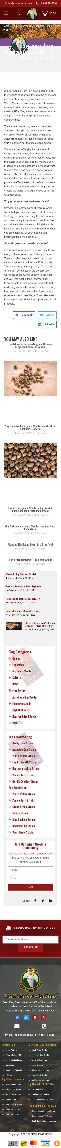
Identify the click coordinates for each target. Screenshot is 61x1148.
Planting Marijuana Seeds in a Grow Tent (30, 544)
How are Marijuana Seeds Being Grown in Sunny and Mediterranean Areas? (30, 509)
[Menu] (6, 13)
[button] (24, 315)
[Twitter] (26, 1017)
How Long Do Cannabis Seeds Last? (23, 598)
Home (6, 25)
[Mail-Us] (16, 1026)
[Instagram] (34, 1017)
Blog (14, 25)
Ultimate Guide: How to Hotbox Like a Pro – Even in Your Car (40, 624)
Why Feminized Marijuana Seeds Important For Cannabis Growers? (30, 427)
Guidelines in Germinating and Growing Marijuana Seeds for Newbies (30, 345)
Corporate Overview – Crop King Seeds (30, 560)
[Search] (18, 13)
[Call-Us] (44, 1026)
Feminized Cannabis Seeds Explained (23, 586)
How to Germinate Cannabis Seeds (22, 611)
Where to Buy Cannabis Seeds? (21, 574)
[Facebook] (17, 1017)
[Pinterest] (43, 1017)
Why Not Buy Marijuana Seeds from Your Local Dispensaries (30, 527)
